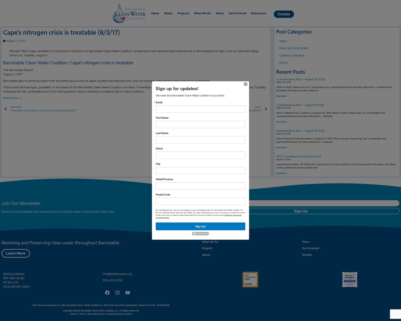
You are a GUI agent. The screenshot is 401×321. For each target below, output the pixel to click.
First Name (162, 117)
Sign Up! (200, 226)
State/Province (164, 179)
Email (159, 102)
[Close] (245, 84)
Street (159, 148)
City (158, 163)
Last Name (162, 133)
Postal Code (163, 194)
